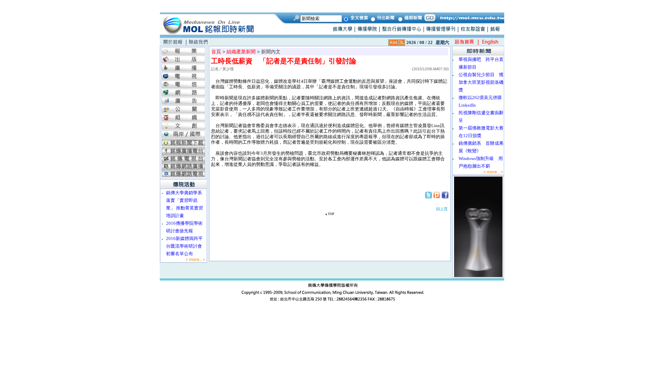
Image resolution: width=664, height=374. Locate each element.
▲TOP (329, 214)
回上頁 (442, 209)
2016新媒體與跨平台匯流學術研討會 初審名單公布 (186, 246)
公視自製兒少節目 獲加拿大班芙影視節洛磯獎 (481, 82)
